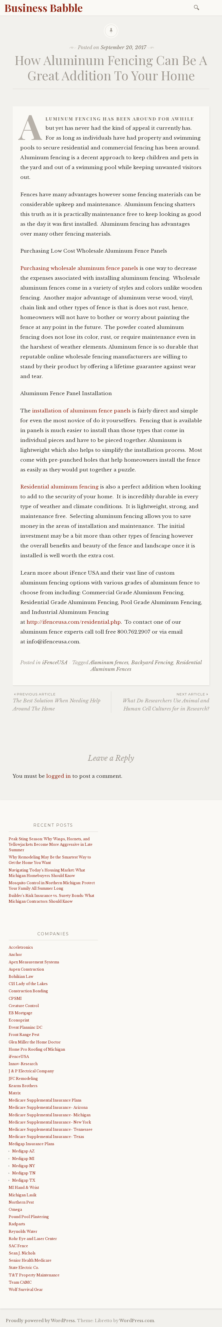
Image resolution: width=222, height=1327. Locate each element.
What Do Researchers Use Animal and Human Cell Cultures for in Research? (166, 702)
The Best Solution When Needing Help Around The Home (57, 702)
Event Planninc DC (25, 1027)
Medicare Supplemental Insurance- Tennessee (50, 1129)
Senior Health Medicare (30, 1260)
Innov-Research (23, 1064)
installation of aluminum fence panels (81, 411)
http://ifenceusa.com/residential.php (73, 622)
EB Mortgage (20, 1013)
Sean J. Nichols (22, 1253)
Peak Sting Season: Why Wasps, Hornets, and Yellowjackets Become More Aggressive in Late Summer (50, 844)
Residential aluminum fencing (59, 487)
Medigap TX (23, 1180)
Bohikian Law (21, 976)
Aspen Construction (26, 969)
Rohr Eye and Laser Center (33, 1239)
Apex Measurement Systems (34, 962)
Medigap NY (23, 1166)
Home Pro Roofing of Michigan (37, 1049)
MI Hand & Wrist (24, 1187)
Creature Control (24, 1006)
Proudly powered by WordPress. (41, 1320)
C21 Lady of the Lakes (28, 984)
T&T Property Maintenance (34, 1275)
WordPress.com (136, 1320)
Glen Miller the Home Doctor (35, 1042)
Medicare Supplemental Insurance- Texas (46, 1136)
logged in (58, 776)
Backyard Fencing (152, 663)
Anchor (15, 954)
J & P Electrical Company (31, 1071)
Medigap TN (24, 1173)
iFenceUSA (55, 663)
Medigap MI (23, 1158)
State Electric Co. (24, 1267)
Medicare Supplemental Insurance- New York (50, 1122)
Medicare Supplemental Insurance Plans (45, 1100)
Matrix (15, 1093)
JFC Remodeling (23, 1078)
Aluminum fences (108, 663)
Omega (15, 1209)
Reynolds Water (23, 1231)
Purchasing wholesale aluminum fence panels (79, 268)
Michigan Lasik (22, 1195)
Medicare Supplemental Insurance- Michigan (49, 1115)
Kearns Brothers (23, 1086)
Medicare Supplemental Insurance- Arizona (48, 1107)
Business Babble (43, 7)
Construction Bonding (28, 991)
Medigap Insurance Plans (31, 1144)
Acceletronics (21, 947)
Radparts (17, 1224)
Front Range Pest (24, 1034)
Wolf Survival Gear (26, 1289)
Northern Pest (21, 1202)
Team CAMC (20, 1282)
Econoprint (19, 1020)
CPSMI (15, 998)
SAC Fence (18, 1246)
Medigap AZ (23, 1151)
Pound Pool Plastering (29, 1217)
